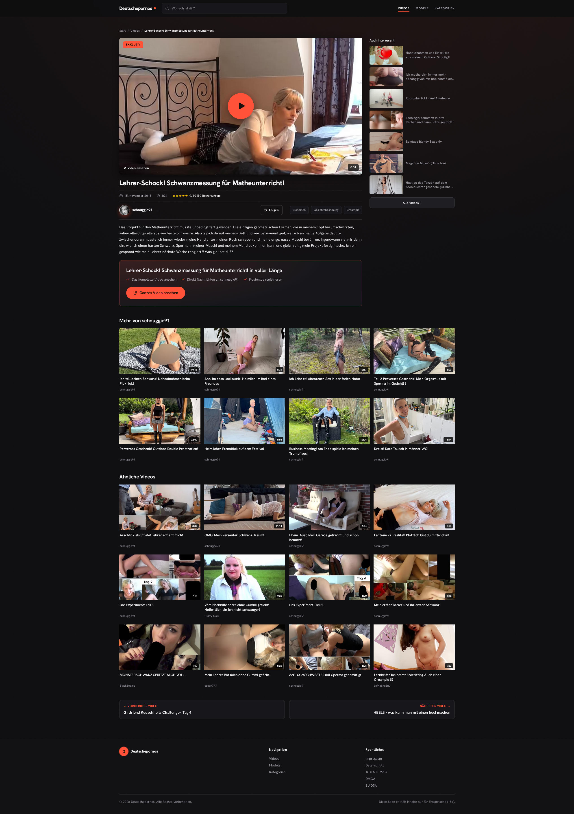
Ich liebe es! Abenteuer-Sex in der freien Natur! (325, 378)
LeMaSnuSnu (382, 685)
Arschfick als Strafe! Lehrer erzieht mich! (151, 535)
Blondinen (299, 210)
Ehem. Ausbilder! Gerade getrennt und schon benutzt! (324, 537)
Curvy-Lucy (211, 616)
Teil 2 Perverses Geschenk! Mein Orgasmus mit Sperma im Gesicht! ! (410, 381)
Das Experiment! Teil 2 (306, 604)
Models (422, 8)
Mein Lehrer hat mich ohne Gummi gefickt (237, 674)
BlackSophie (127, 685)
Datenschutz (374, 765)
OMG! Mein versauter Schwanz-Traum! (234, 535)
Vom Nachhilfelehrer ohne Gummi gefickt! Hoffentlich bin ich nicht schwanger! (236, 607)
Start (122, 31)
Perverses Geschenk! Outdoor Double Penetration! (159, 448)
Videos (403, 8)
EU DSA (371, 785)
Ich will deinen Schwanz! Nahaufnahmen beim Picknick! (155, 381)
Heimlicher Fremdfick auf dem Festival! (234, 448)
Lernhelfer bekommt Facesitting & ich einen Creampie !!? (407, 677)
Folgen (273, 211)
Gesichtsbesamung (326, 210)
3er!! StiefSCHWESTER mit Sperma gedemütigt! (325, 674)
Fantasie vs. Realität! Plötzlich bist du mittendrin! (411, 535)
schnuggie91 (127, 389)
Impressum (373, 758)
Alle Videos (412, 203)
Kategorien (445, 8)
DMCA (370, 779)
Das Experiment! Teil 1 (137, 604)
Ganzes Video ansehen (162, 294)
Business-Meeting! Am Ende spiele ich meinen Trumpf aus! (324, 451)
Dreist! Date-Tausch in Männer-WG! (401, 448)
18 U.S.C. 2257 (376, 772)
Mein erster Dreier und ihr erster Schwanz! (407, 604)
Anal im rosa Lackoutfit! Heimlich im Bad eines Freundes (240, 381)
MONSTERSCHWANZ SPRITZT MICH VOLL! (152, 674)
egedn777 (210, 685)
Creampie (353, 210)
